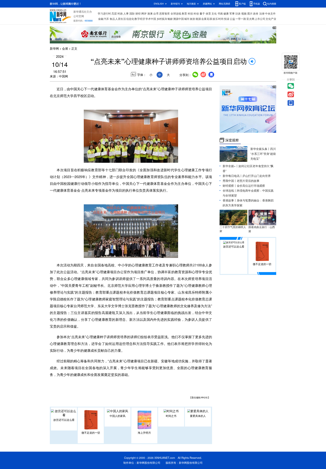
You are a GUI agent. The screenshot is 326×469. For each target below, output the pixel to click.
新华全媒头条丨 (260, 148)
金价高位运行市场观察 (251, 185)
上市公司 (260, 19)
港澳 (150, 13)
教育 (184, 13)
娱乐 (215, 19)
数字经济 (140, 19)
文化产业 (271, 19)
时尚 (221, 19)
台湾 (155, 13)
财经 (138, 13)
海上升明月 (144, 432)
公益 (232, 19)
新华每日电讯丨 (232, 175)
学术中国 (150, 19)
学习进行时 (104, 13)
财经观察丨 (230, 185)
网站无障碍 (224, 3)
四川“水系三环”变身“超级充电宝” (263, 153)
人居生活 (120, 19)
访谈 (238, 13)
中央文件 (270, 13)
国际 (132, 13)
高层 (114, 13)
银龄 (170, 19)
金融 (100, 19)
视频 (244, 13)
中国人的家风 (117, 416)
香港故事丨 (230, 200)
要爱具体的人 (198, 416)
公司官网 (78, 16)
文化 (214, 13)
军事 (232, 13)
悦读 (226, 19)
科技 (190, 13)
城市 (186, 19)
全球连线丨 (230, 190)
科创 (196, 13)
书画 (220, 13)
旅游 (192, 19)
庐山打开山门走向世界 (256, 175)
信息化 (130, 19)
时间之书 (171, 416)
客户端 (242, 3)
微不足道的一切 (91, 432)
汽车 (106, 19)
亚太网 (250, 19)
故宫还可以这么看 (64, 420)
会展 (204, 19)
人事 (126, 13)
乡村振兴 (162, 19)
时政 (120, 13)
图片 (250, 13)
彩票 (209, 19)
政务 (255, 13)
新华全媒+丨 (230, 166)
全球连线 (176, 13)
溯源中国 (178, 19)
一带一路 (240, 19)
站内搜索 (271, 3)
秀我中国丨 (230, 180)
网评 (144, 13)
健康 (226, 13)
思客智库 (164, 13)
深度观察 (232, 140)
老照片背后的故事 (248, 180)
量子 (202, 13)
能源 (198, 19)
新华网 (54, 48)
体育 (208, 13)
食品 (112, 19)
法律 (261, 13)
